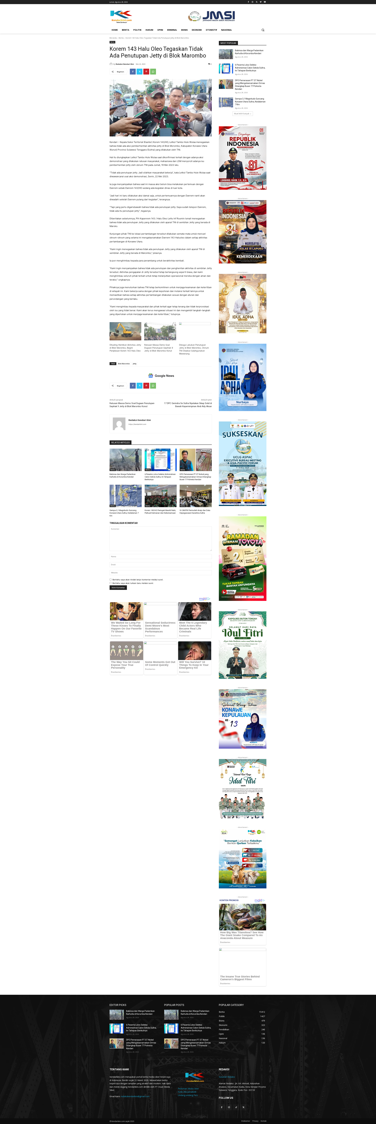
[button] (262, 29)
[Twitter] (256, 2)
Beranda (113, 38)
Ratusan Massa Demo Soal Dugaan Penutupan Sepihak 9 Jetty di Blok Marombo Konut (158, 348)
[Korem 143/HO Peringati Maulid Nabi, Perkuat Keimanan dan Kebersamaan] (161, 496)
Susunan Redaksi (227, 1076)
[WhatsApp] (153, 72)
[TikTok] (236, 1107)
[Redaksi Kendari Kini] (111, 64)
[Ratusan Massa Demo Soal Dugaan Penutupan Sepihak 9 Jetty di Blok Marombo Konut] (160, 331)
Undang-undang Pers (188, 1095)
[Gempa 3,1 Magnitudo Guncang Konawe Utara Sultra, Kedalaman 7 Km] (126, 496)
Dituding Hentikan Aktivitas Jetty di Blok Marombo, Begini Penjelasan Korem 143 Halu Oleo (125, 348)
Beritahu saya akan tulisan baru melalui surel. (133, 583)
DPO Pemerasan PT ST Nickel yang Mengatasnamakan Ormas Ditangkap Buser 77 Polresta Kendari (195, 477)
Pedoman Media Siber (188, 1088)
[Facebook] (248, 2)
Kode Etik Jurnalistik (187, 1091)
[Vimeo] (260, 2)
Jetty (134, 363)
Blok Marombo (124, 363)
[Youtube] (264, 2)
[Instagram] (252, 2)
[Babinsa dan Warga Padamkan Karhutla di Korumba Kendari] (126, 460)
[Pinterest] (146, 72)
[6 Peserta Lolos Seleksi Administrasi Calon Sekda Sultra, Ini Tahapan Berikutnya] (161, 460)
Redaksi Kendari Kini (125, 64)
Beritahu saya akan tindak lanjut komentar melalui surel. (138, 579)
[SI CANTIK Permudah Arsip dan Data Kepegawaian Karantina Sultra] (196, 496)
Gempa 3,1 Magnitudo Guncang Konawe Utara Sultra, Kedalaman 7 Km (124, 513)
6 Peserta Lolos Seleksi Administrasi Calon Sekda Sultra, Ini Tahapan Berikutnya (160, 477)
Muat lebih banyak (241, 113)
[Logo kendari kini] (133, 16)
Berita (121, 38)
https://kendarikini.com (137, 424)
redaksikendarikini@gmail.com (135, 1096)
